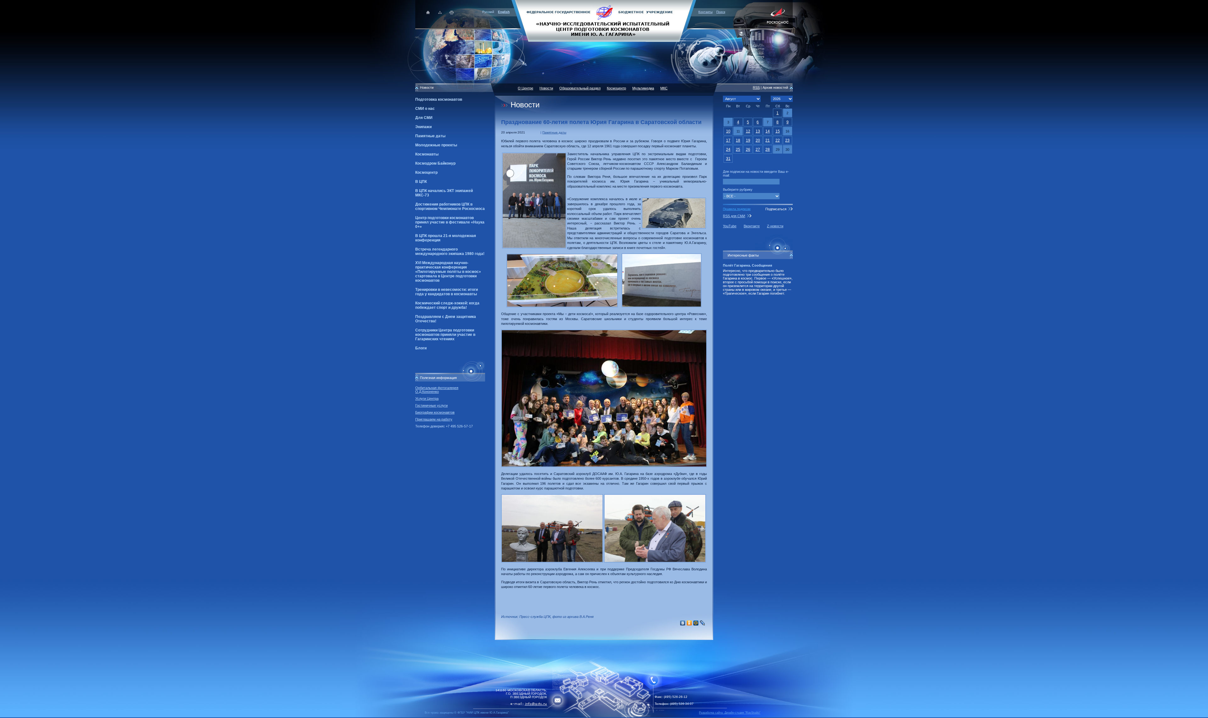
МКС (664, 88)
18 (738, 140)
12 (748, 131)
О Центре (525, 88)
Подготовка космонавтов (438, 99)
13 (758, 131)
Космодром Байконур (435, 163)
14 (767, 131)
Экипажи (423, 127)
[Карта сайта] (440, 12)
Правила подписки (737, 209)
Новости (546, 88)
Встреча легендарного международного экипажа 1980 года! (449, 251)
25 (738, 149)
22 (777, 140)
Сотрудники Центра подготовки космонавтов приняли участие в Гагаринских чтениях (445, 334)
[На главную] (604, 20)
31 (728, 158)
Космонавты (427, 154)
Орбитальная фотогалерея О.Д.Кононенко (436, 389)
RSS (756, 87)
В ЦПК (421, 181)
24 (728, 149)
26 (748, 149)
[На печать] (452, 12)
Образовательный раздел (580, 88)
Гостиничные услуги (431, 405)
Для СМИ (424, 118)
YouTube (729, 226)
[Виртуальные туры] (604, 716)
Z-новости (775, 226)
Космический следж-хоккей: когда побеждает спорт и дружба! (447, 305)
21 (767, 140)
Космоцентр (426, 172)
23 (787, 140)
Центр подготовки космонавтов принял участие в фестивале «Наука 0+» (449, 222)
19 (748, 140)
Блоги (421, 348)
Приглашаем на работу (433, 419)
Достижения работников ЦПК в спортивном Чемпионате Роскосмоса (450, 206)
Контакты (705, 12)
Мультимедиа (643, 88)
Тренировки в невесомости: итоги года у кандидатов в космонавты (446, 291)
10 (728, 131)
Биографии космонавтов (435, 412)
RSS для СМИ (734, 216)
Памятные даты (430, 136)
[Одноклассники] (689, 623)
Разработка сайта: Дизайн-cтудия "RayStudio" (729, 712)
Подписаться (775, 209)
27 (758, 149)
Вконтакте (752, 226)
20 (758, 140)
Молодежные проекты (436, 145)
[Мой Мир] (696, 623)
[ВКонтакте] (683, 623)
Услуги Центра (427, 398)
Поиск (720, 12)
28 (767, 149)
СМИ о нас (425, 108)
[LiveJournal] (702, 623)
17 (728, 140)
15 (777, 131)
